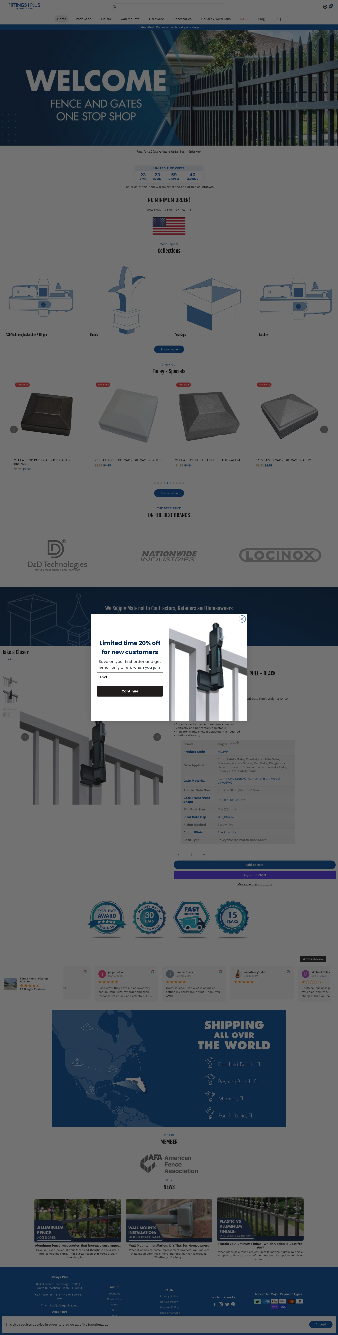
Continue (129, 691)
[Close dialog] (242, 619)
